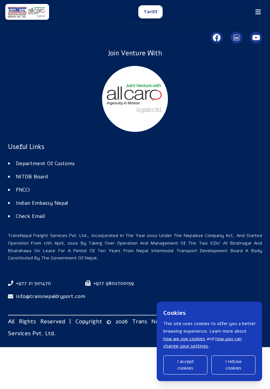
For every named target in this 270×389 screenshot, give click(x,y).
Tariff (150, 12)
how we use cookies (184, 339)
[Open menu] (258, 11)
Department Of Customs (45, 163)
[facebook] (217, 38)
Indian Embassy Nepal (42, 203)
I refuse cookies (233, 364)
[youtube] (256, 38)
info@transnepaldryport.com (50, 296)
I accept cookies (185, 364)
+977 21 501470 (33, 283)
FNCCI (23, 190)
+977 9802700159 (113, 283)
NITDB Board (32, 176)
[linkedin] (236, 38)
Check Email (30, 216)
